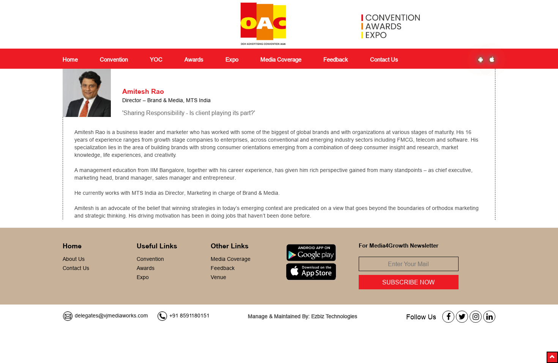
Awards (145, 268)
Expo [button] (231, 59)
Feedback (223, 268)
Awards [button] (193, 59)
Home (70, 59)
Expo (143, 277)
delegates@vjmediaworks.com (111, 315)
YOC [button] (156, 59)
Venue (218, 277)
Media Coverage (280, 59)
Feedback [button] (335, 59)
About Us (74, 259)
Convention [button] (114, 59)
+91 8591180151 (189, 315)
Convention (150, 259)
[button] (552, 357)
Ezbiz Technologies (334, 316)
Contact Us (384, 59)
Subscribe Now (408, 282)
